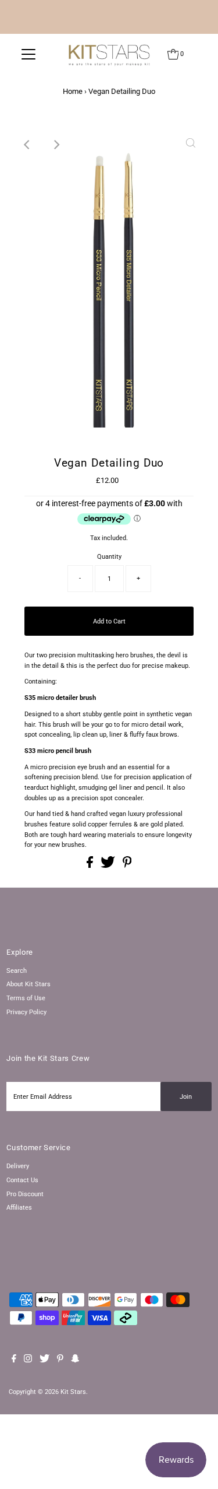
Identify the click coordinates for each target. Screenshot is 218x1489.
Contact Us (22, 1180)
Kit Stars (73, 1392)
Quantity (109, 556)
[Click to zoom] (190, 144)
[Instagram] (28, 1361)
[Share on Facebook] (91, 866)
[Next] (56, 144)
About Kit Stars (28, 984)
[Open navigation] (28, 54)
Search (16, 971)
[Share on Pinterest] (127, 866)
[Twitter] (44, 1361)
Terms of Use (25, 998)
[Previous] (27, 144)
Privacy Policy (26, 1012)
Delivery (17, 1166)
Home (73, 91)
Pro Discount (25, 1194)
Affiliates (19, 1207)
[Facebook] (14, 1361)
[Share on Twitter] (109, 866)
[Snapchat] (75, 1361)
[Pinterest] (60, 1361)
